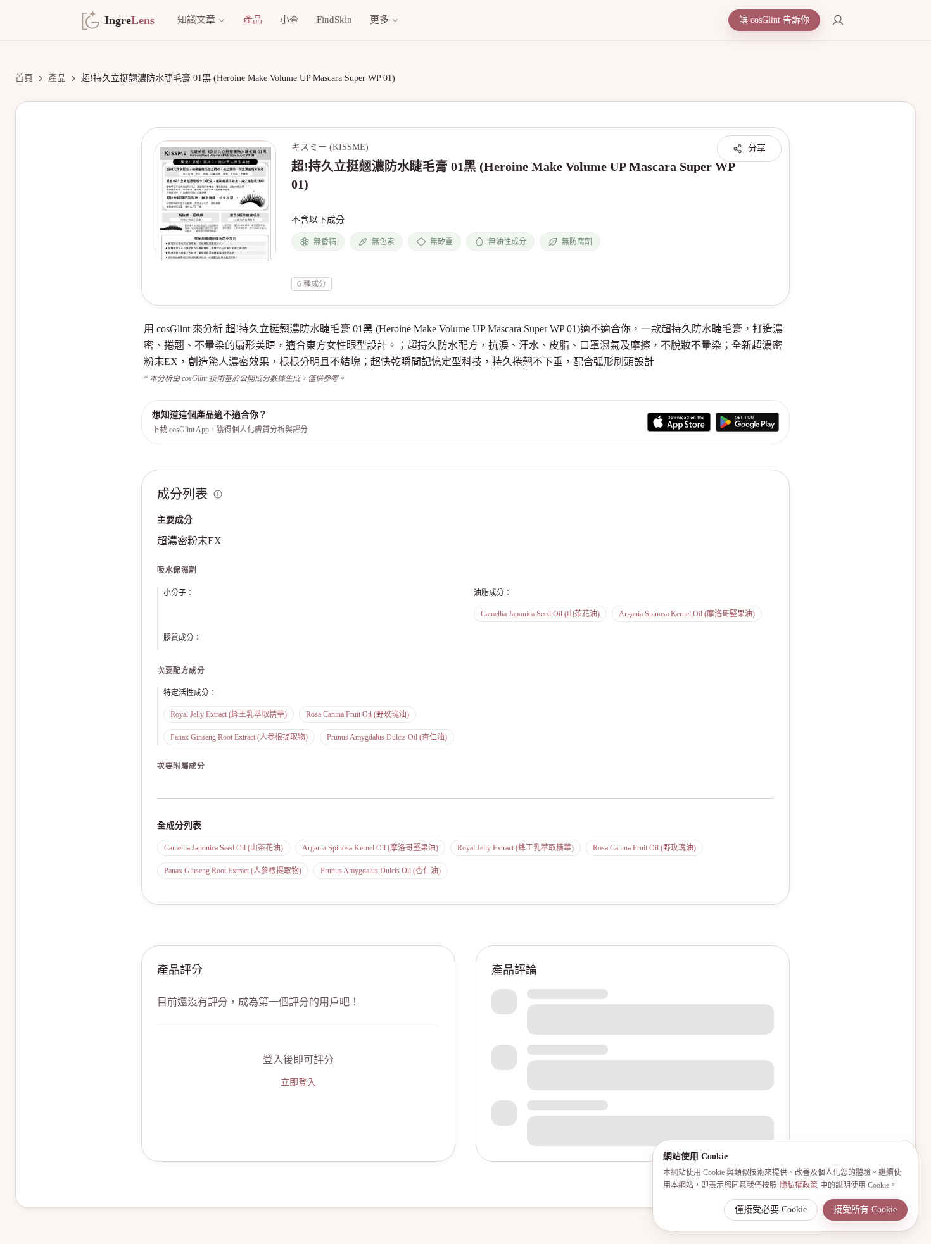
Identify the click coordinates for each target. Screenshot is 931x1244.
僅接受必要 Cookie (771, 1209)
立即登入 (298, 1082)
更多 (379, 20)
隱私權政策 (799, 1185)
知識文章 (196, 20)
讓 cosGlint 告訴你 (774, 20)
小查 (289, 20)
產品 (252, 20)
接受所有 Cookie (865, 1209)
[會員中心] (838, 20)
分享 (757, 148)
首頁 (24, 78)
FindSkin (334, 20)
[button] (215, 201)
